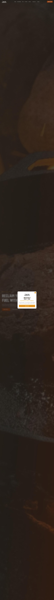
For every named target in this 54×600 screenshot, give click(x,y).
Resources (34, 1)
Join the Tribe (50, 1)
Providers (26, 1)
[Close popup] (35, 292)
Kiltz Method (19, 1)
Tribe (23, 1)
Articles (30, 1)
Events (38, 1)
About (15, 1)
